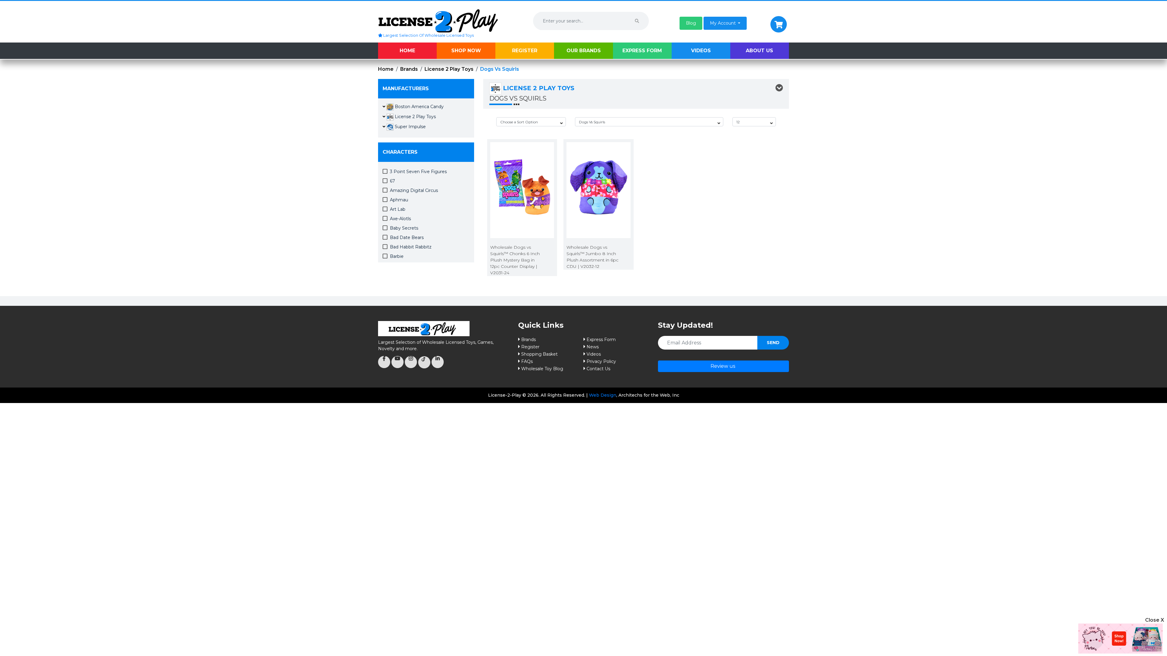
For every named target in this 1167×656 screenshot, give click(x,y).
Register (524, 50)
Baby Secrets (404, 228)
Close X (1154, 620)
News (593, 347)
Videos (701, 50)
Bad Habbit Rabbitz (411, 247)
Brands (409, 69)
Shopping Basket (539, 354)
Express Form (642, 50)
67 (392, 181)
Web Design (602, 395)
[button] (691, 23)
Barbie (397, 256)
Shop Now (466, 50)
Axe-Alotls (400, 218)
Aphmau (399, 200)
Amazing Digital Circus (414, 190)
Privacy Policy (601, 361)
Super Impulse (410, 126)
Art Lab (397, 209)
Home (407, 50)
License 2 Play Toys (449, 69)
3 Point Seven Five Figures (418, 171)
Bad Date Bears (407, 237)
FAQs (527, 361)
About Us (759, 50)
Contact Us (598, 368)
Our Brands (583, 50)
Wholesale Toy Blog (542, 368)
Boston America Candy (419, 106)
